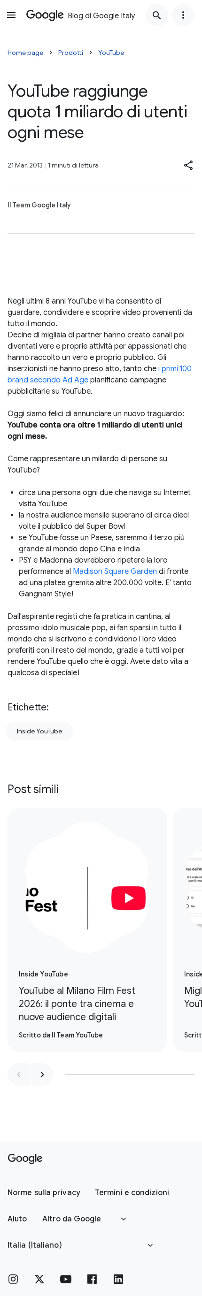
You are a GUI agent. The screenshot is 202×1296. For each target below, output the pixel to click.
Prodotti (70, 52)
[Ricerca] (157, 15)
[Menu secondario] (183, 15)
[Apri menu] (11, 15)
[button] (189, 165)
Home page (25, 52)
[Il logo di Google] (25, 1159)
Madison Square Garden (115, 571)
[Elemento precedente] (19, 1074)
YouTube (111, 52)
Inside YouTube (39, 731)
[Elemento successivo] (42, 1074)
